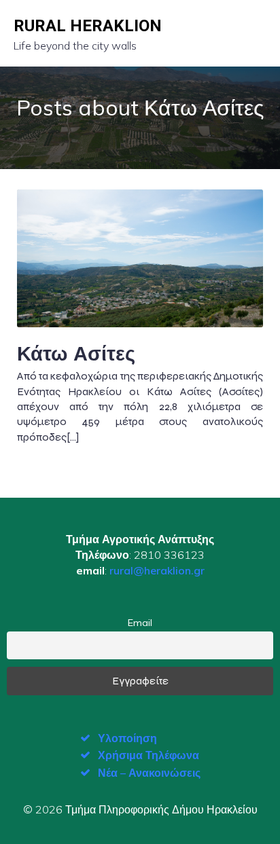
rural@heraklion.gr (157, 570)
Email (140, 623)
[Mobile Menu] (254, 33)
